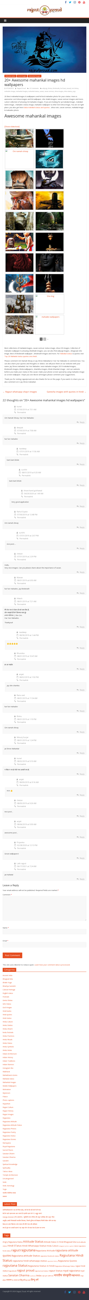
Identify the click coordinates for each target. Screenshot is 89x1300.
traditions (33, 1276)
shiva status (68, 91)
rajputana (28, 1250)
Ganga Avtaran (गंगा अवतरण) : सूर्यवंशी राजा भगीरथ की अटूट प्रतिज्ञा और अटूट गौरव (28, 1217)
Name (6, 928)
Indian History (8, 1057)
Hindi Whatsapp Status (34, 1245)
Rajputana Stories (9, 1139)
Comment (7, 894)
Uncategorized (8, 1178)
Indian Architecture (10, 1054)
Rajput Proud (21, 88)
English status (8, 993)
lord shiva (75, 88)
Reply (82, 422)
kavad (69, 88)
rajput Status (55, 1270)
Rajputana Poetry (9, 1132)
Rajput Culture (8, 1107)
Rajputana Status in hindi (41, 1265)
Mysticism (6, 1093)
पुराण (46, 1276)
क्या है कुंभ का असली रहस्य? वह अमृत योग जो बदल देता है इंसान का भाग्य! (24, 1228)
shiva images (59, 91)
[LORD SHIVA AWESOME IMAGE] (19, 138)
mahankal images (21, 91)
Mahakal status (10, 76)
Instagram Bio (8, 1068)
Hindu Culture (8, 1022)
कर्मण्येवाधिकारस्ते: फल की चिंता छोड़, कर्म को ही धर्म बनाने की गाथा (22, 1210)
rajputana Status (15, 1265)
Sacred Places (8, 1150)
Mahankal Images (34, 76)
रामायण (5, 1196)
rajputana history (52, 1261)
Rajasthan (6, 1104)
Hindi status (7, 1018)
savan (42, 91)
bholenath (56, 88)
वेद (12, 1280)
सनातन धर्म (17, 1280)
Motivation (7, 1089)
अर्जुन (43, 1276)
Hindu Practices (8, 1036)
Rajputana (6, 1118)
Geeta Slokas (8, 1000)
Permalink (21, 412)
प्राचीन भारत (50, 1276)
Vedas (39, 1275)
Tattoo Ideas (7, 1171)
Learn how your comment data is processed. (52, 965)
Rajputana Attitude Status (12, 1125)
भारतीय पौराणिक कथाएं (9, 1193)
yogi (74, 91)
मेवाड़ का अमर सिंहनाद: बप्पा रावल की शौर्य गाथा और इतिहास (20, 1224)
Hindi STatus (15, 1245)
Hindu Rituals (7, 1039)
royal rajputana (71, 1270)
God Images (22, 76)
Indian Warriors (8, 1064)
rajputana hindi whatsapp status (30, 1260)
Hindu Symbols (8, 1047)
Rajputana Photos (9, 1129)
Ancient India (7, 975)
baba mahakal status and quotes (37, 107)
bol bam (63, 88)
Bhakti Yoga (7, 982)
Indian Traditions (9, 1061)
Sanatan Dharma (9, 1157)
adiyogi (44, 88)
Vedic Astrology (8, 1186)
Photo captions (8, 1100)
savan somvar (49, 91)
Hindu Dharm (8, 1029)
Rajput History (8, 1111)
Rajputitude (12, 1271)
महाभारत (76, 1275)
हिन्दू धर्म (34, 1279)
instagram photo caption (66, 1246)
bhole (50, 88)
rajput (15, 1250)
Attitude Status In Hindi (54, 1242)
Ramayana (7, 1143)
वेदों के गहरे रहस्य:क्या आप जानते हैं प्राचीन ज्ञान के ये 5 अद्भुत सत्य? (22, 1213)
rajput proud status (41, 1271)
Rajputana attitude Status (26, 1255)
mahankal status (33, 91)
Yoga (4, 1189)
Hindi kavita (7, 1011)
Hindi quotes (7, 1014)
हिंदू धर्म (22, 1280)
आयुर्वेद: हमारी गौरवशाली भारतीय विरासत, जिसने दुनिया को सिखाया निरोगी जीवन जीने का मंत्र (29, 1220)
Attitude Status (33, 1241)
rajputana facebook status (49, 1256)
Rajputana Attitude (10, 1121)
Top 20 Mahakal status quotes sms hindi (20, 356)
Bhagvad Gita (8, 979)
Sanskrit (6, 1161)
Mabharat (6, 1072)
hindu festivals (8, 1032)
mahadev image (9, 91)
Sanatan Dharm (8, 1153)
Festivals (6, 997)
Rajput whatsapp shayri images (20, 391)
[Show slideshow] (11, 126)
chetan (20, 553)
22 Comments (34, 88)
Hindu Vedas (7, 1050)
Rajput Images (8, 1114)
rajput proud (25, 1270)
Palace (5, 1096)
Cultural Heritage (9, 990)
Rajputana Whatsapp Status (65, 1266)
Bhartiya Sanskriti (9, 986)
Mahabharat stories (10, 1075)
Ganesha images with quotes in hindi (66, 391)
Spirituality (6, 1168)
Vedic (5, 1182)
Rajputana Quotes (67, 1260)
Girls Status (7, 1004)
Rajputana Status (9, 1136)
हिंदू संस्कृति (27, 1280)
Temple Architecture (10, 1175)
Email (5, 941)
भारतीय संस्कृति (62, 1275)
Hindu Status (7, 1043)
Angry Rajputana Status (13, 1242)
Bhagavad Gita (70, 1242)
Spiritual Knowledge (10, 1164)
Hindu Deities (8, 1025)
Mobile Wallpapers (9, 1086)
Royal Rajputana (9, 1146)
